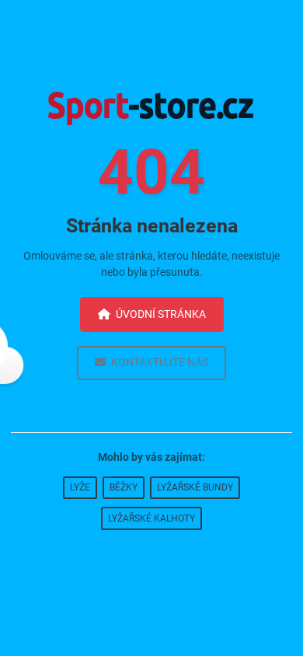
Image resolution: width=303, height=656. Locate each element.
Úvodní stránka (161, 314)
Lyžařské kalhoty (151, 518)
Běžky (124, 487)
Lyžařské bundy (195, 487)
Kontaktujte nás (159, 362)
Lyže (80, 487)
